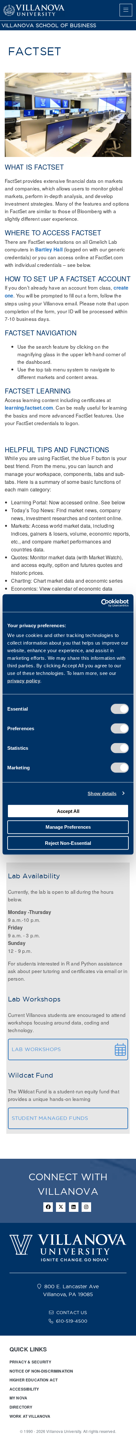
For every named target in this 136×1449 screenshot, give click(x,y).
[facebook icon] (48, 1207)
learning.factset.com (29, 407)
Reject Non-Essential (68, 842)
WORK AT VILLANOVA (30, 1416)
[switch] (120, 729)
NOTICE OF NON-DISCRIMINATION (41, 1371)
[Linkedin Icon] (73, 1207)
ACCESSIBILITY (24, 1389)
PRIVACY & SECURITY (30, 1362)
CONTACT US (71, 1312)
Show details (102, 793)
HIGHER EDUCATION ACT (33, 1380)
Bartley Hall (49, 249)
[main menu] (126, 10)
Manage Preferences (68, 827)
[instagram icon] (86, 1207)
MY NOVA (18, 1398)
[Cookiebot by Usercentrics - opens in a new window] (101, 603)
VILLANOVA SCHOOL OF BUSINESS (49, 25)
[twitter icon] (60, 1207)
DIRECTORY (20, 1407)
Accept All (68, 811)
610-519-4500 (71, 1321)
